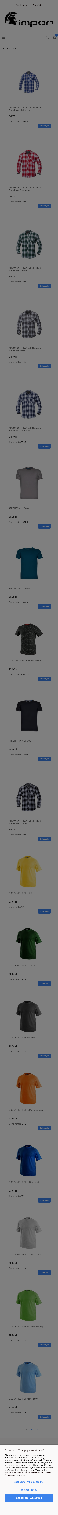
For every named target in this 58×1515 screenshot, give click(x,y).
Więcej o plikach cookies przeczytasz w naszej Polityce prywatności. (28, 1474)
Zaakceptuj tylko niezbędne (29, 1482)
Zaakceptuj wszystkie (29, 1497)
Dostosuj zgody (29, 1490)
